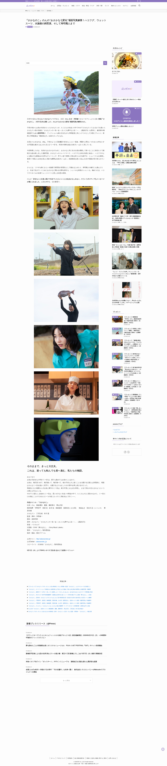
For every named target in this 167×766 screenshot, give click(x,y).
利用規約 (69, 758)
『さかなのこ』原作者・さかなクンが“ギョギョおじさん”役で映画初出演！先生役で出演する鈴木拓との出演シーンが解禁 (59, 597)
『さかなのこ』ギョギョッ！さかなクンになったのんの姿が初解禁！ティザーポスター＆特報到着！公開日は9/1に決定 (59, 606)
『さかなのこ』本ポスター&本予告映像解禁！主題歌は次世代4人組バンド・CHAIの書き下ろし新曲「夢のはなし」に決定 (59, 594)
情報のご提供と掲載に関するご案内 (96, 758)
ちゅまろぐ (116, 430)
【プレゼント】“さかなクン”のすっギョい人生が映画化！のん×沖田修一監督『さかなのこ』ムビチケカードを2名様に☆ (59, 586)
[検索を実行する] (105, 63)
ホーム (53, 758)
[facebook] (137, 1)
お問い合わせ (112, 758)
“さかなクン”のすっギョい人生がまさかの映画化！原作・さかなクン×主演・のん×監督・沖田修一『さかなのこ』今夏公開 (60, 611)
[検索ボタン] (139, 5)
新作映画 (30, 27)
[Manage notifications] (162, 749)
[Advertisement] (66, 44)
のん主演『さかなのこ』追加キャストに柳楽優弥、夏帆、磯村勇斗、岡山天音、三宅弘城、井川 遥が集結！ (56, 608)
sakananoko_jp (41, 541)
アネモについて (61, 758)
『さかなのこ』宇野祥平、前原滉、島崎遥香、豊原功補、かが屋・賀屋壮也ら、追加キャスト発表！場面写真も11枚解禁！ (60, 600)
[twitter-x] (140, 1)
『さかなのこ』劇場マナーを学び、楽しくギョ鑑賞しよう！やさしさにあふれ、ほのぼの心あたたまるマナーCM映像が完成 (60, 592)
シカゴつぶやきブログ (120, 432)
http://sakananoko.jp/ (43, 539)
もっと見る (66, 680)
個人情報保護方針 (79, 758)
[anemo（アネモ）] (33, 6)
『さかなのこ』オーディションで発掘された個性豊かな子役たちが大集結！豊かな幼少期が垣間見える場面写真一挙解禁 (59, 589)
